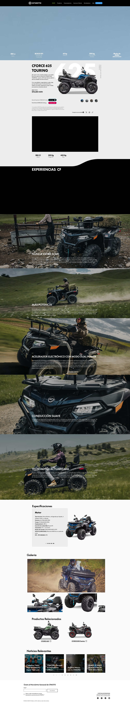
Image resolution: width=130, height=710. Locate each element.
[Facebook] (83, 112)
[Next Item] (103, 575)
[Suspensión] (51, 543)
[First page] (53, 675)
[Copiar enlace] (92, 112)
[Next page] (73, 675)
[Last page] (76, 675)
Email (25, 687)
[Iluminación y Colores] (49, 543)
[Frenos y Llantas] (53, 543)
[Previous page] (56, 675)
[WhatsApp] (89, 112)
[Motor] (46, 543)
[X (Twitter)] (86, 112)
